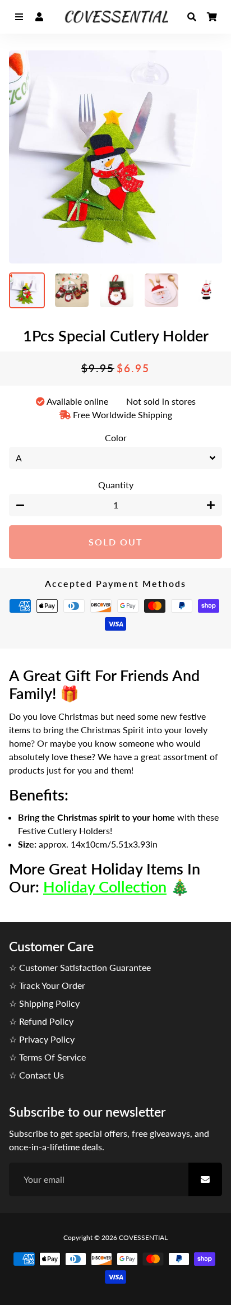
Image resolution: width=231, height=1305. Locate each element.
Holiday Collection (105, 886)
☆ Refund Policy (41, 1021)
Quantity (115, 484)
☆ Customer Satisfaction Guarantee (80, 967)
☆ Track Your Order (47, 985)
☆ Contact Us (36, 1075)
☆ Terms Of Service (47, 1057)
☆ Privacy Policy (42, 1039)
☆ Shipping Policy (44, 1003)
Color (116, 437)
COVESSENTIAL (143, 1237)
